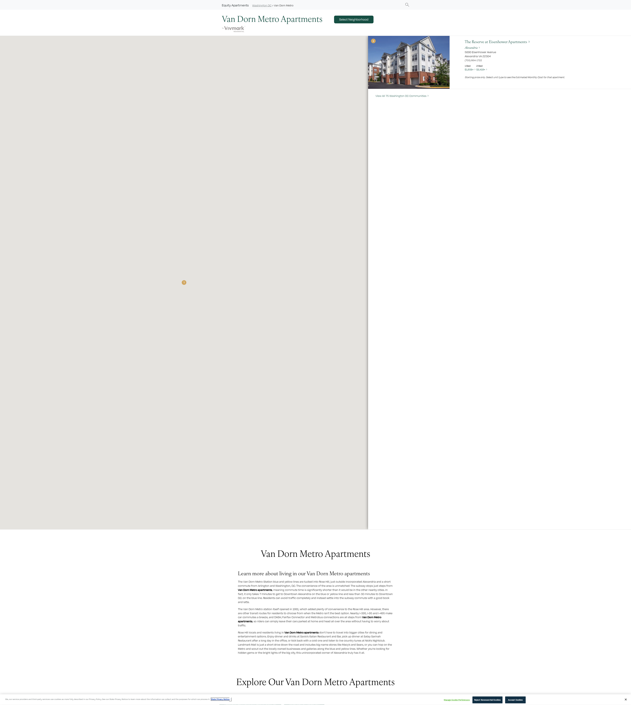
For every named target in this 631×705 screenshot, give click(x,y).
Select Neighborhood (353, 19)
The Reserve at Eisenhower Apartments (496, 41)
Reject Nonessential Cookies (487, 700)
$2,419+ (480, 69)
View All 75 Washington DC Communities (400, 96)
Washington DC (261, 5)
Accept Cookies (515, 700)
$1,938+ (469, 69)
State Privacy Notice (220, 699)
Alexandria (471, 47)
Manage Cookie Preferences (457, 700)
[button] (407, 4)
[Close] (625, 699)
